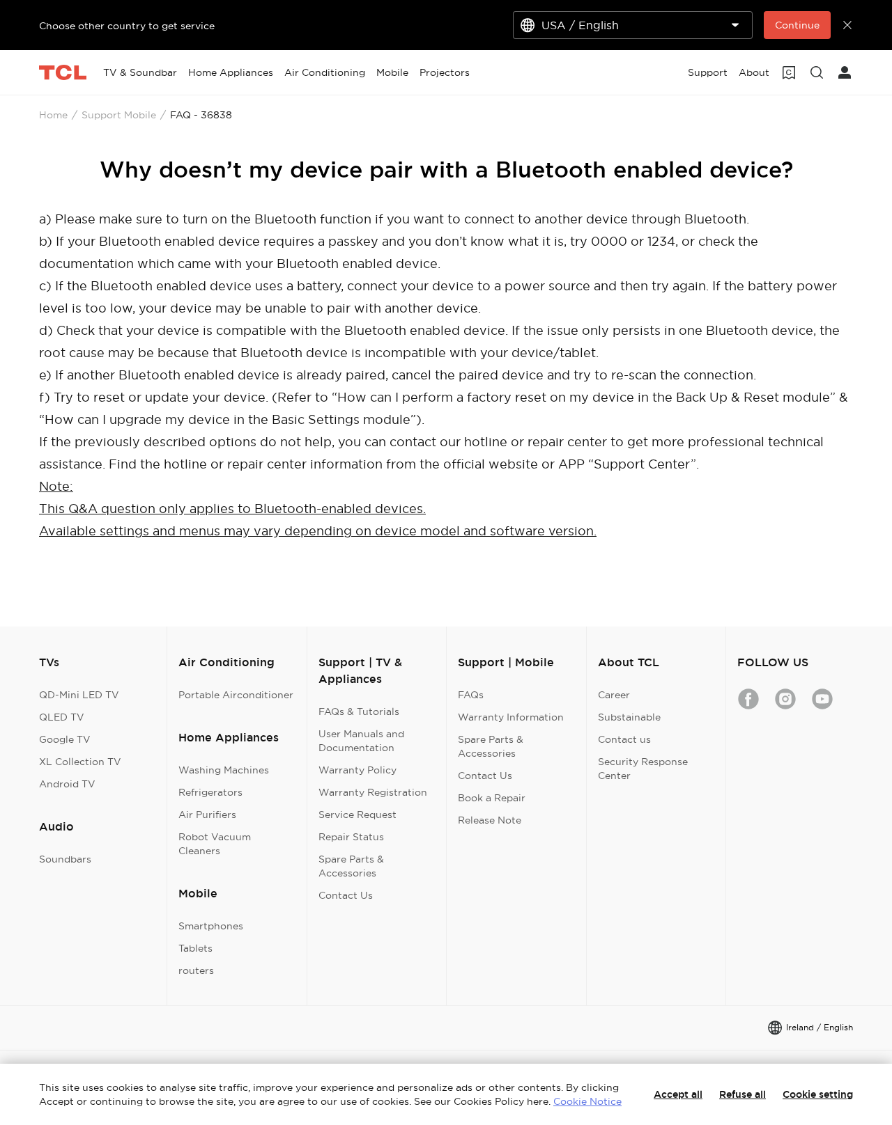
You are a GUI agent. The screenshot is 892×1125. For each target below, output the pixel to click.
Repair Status (351, 837)
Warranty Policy (357, 770)
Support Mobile (119, 115)
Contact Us (345, 895)
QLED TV (61, 717)
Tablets (195, 948)
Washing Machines (223, 770)
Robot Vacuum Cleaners (214, 844)
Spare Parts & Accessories (351, 866)
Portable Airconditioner (235, 695)
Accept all (678, 1094)
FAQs (471, 695)
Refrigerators (210, 792)
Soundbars (65, 859)
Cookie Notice (587, 1101)
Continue (797, 25)
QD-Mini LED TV (79, 695)
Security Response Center (643, 768)
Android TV (67, 784)
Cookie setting (818, 1094)
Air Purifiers (207, 814)
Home (53, 115)
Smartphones (210, 926)
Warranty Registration (372, 792)
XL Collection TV (80, 761)
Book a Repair (491, 798)
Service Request (357, 814)
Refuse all (742, 1094)
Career (614, 695)
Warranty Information (511, 717)
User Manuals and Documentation (361, 740)
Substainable (629, 717)
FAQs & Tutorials (358, 711)
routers (196, 970)
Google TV (65, 739)
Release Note (489, 820)
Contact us (624, 739)
